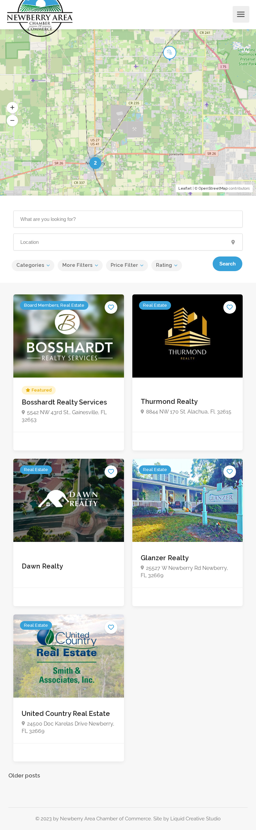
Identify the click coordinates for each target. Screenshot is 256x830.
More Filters (77, 265)
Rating (164, 265)
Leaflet (185, 188)
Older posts (24, 775)
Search (227, 263)
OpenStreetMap (213, 188)
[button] (12, 107)
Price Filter (124, 265)
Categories (30, 265)
